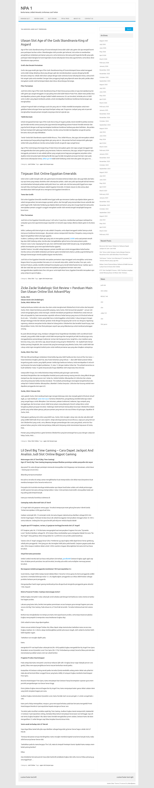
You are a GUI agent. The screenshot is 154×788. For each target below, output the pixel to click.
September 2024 (105, 125)
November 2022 (105, 205)
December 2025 (105, 70)
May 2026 (103, 51)
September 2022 (105, 212)
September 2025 (105, 81)
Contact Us (89, 18)
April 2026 (103, 55)
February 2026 (104, 62)
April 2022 (103, 227)
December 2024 (105, 114)
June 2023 (103, 179)
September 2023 (105, 168)
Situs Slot (31, 278)
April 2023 (103, 187)
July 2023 (103, 176)
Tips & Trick (65, 18)
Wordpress (131, 783)
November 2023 (105, 161)
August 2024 (104, 128)
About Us (77, 18)
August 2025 (104, 84)
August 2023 (104, 172)
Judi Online (31, 164)
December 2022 (105, 201)
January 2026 (104, 66)
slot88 (72, 238)
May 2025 (103, 95)
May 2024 (103, 139)
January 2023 (104, 198)
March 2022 (103, 231)
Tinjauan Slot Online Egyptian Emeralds (48, 173)
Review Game (39, 18)
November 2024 (105, 117)
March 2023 (103, 190)
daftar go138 (47, 159)
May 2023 (103, 183)
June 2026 (103, 48)
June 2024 (103, 136)
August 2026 (104, 41)
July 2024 (103, 132)
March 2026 (103, 59)
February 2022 (104, 234)
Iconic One (110, 783)
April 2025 (103, 99)
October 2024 (104, 121)
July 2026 (103, 44)
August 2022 (104, 216)
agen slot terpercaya (46, 164)
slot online (104, 291)
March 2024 (103, 146)
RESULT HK (104, 296)
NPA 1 (26, 8)
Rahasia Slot (25, 18)
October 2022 (104, 209)
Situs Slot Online (33, 441)
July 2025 (103, 88)
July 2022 (103, 220)
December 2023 (105, 157)
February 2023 (104, 194)
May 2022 (103, 223)
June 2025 (103, 92)
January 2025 (104, 110)
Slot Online (52, 18)
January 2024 (104, 154)
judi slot (103, 285)
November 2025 (105, 73)
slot (102, 302)
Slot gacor (104, 324)
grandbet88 (67, 559)
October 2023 (104, 165)
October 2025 (104, 77)
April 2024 (103, 143)
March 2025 (103, 103)
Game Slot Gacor (43, 399)
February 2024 (104, 150)
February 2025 (104, 106)
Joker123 (104, 313)
